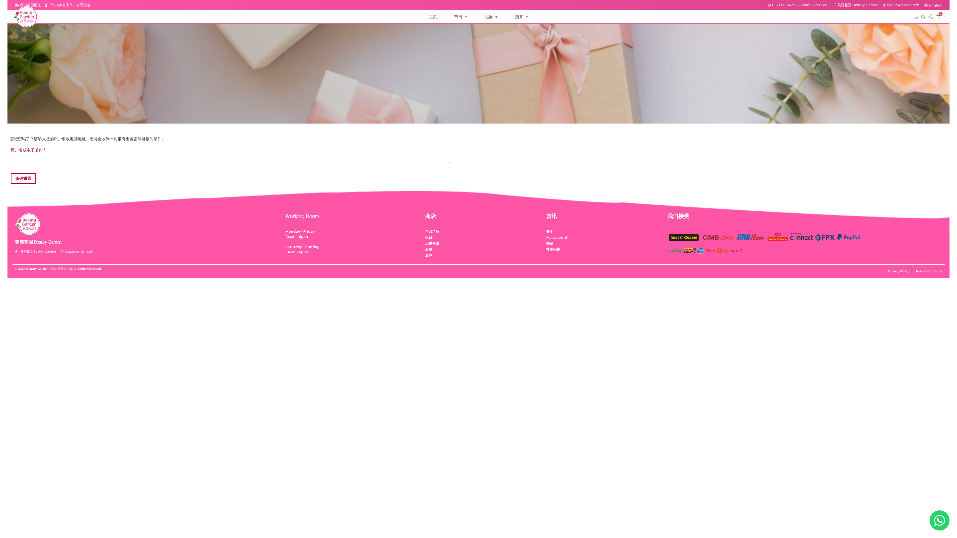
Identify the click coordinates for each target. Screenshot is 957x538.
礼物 (489, 16)
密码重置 (23, 178)
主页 (433, 16)
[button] (916, 17)
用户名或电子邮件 (30, 149)
